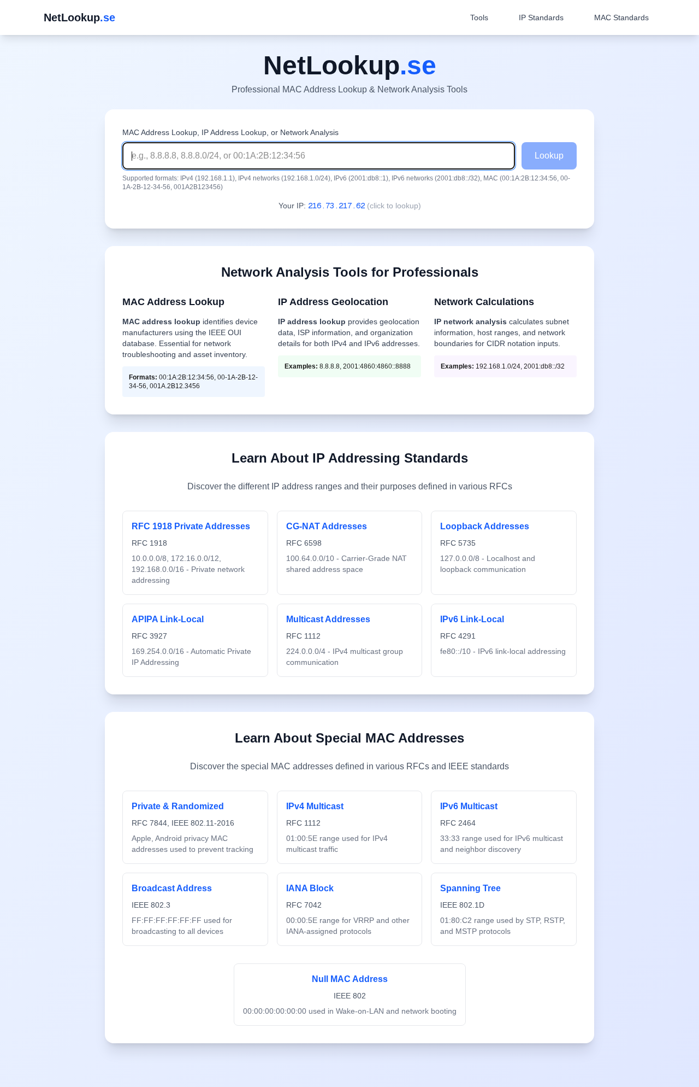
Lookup (549, 155)
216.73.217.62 (336, 206)
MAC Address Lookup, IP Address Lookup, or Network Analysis (230, 132)
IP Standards (541, 17)
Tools (479, 17)
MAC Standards (621, 17)
